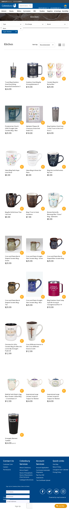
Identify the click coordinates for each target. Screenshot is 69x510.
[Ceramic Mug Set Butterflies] (55, 70)
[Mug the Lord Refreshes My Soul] (55, 159)
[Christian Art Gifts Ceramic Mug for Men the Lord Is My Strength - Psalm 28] (13, 332)
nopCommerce (61, 497)
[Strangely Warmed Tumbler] (13, 423)
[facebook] (42, 493)
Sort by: (35, 44)
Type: (4, 32)
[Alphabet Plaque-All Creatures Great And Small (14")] (34, 114)
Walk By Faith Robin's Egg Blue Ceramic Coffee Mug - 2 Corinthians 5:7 (13, 396)
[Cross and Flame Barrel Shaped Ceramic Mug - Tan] (13, 287)
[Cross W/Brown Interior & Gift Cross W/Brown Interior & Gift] (34, 331)
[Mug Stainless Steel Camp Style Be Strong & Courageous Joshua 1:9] (55, 288)
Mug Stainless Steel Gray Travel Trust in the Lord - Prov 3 (55, 128)
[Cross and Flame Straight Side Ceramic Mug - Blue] (34, 284)
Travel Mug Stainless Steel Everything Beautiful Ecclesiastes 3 (12, 84)
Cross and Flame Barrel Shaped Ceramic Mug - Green (12, 258)
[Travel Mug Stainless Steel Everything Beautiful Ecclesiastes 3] (13, 70)
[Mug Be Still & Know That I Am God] (13, 200)
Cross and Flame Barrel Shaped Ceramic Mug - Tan (12, 302)
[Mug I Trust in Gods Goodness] (34, 200)
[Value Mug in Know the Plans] (34, 158)
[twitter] (49, 493)
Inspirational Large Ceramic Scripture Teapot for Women (32, 396)
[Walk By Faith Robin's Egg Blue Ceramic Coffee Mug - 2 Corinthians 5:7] (13, 384)
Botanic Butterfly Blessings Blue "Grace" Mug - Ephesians (54, 214)
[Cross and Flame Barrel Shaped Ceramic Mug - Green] (13, 244)
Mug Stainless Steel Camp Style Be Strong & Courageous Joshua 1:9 (55, 302)
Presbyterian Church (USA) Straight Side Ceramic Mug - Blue (12, 128)
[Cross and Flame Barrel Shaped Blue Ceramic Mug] (55, 243)
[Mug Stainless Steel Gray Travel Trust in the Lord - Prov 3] (55, 114)
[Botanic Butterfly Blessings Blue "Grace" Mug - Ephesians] (55, 200)
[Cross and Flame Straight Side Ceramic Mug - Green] (34, 245)
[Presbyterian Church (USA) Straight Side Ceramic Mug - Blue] (13, 114)
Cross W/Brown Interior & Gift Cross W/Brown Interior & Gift (34, 347)
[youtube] (56, 493)
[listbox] (47, 45)
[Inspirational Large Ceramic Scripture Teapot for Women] (34, 382)
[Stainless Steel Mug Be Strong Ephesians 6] (34, 70)
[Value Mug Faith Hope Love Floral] (13, 158)
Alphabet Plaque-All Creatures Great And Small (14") (33, 128)
